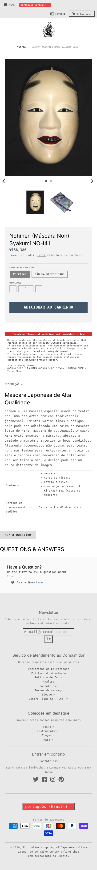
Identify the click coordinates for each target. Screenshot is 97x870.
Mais (47, 739)
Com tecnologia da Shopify (48, 856)
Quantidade (15, 283)
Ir (48, 639)
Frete (41, 255)
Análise (48, 681)
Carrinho (84, 14)
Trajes (47, 735)
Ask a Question (18, 535)
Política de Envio (49, 677)
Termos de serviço (49, 690)
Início (21, 47)
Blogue (47, 694)
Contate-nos (49, 686)
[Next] (92, 181)
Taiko (47, 726)
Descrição (12, 384)
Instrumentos (47, 731)
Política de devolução (48, 673)
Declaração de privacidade (48, 669)
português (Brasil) (33, 5)
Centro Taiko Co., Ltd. (47, 698)
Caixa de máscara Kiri (21, 267)
